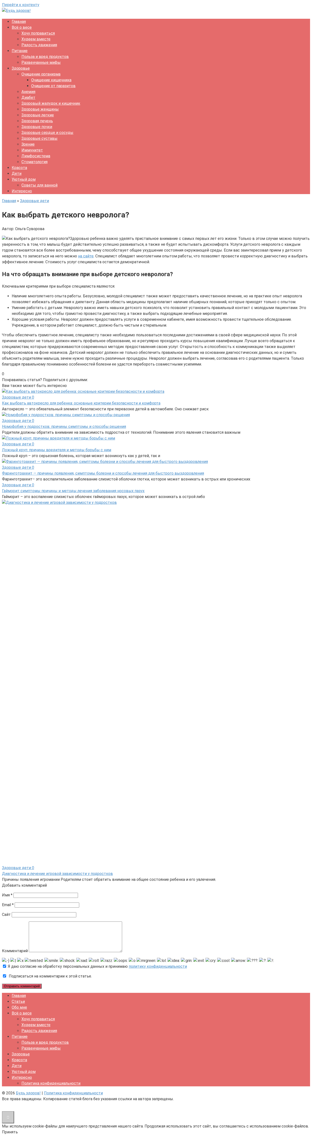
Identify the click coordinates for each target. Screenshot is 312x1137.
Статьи (18, 1001)
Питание (20, 50)
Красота (19, 167)
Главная (19, 21)
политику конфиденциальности (158, 966)
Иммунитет (32, 150)
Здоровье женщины (40, 109)
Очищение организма (40, 74)
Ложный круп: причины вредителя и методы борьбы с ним (56, 450)
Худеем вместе (35, 39)
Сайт (6, 914)
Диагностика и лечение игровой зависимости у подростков (57, 873)
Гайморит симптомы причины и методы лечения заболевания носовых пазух (73, 491)
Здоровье (21, 68)
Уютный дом (24, 179)
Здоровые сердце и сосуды (47, 132)
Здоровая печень (37, 121)
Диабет (28, 97)
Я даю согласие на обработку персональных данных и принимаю (97, 966)
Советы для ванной (39, 185)
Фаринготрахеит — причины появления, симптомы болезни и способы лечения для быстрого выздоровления (103, 473)
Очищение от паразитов (53, 86)
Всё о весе (22, 27)
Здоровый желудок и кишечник (50, 103)
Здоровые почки (36, 126)
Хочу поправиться (38, 33)
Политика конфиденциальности (50, 1083)
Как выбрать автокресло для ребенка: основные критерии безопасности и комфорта (81, 403)
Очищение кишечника (51, 80)
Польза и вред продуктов (45, 56)
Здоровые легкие (37, 115)
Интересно (22, 191)
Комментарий (15, 951)
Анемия (28, 91)
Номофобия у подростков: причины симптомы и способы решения (64, 426)
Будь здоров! (28, 1093)
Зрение (28, 144)
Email (8, 904)
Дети (16, 173)
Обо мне (19, 1007)
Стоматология (34, 162)
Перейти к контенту (20, 4)
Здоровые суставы (39, 138)
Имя (7, 895)
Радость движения (39, 45)
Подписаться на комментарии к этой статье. (50, 976)
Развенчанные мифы (41, 62)
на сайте (86, 256)
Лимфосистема (35, 156)
